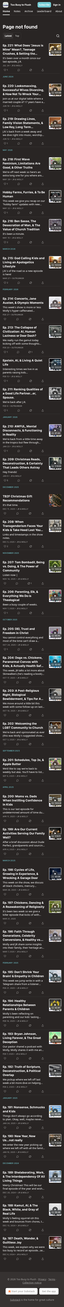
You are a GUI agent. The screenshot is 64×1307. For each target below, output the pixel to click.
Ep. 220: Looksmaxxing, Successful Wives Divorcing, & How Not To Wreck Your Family (23, 90)
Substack (15, 1299)
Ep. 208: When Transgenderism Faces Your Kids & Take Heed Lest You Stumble (23, 526)
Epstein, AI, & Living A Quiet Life (22, 362)
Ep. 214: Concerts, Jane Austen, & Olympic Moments (23, 300)
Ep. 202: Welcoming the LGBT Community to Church (23, 725)
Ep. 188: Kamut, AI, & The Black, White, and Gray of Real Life (21, 1209)
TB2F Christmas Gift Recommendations (17, 498)
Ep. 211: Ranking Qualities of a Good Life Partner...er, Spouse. (23, 393)
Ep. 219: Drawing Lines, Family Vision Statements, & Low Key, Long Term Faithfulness (23, 123)
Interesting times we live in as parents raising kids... (20, 370)
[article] (32, 57)
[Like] (5, 319)
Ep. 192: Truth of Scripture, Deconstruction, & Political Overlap (22, 1071)
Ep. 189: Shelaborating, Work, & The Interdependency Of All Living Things (24, 1176)
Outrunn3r (18, 278)
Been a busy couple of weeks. (20, 604)
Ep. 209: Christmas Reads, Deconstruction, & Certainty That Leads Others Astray (23, 463)
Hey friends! (10, 472)
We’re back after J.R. (14, 402)
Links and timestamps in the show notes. (23, 536)
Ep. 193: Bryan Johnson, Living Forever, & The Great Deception (22, 1038)
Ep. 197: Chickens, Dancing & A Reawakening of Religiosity (23, 904)
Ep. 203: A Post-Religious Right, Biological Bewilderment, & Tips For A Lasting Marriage (22, 695)
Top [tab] (17, 35)
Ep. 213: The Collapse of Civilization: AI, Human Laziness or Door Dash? (20, 331)
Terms (51, 1279)
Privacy (42, 1279)
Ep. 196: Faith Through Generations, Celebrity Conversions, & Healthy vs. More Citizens (22, 936)
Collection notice (32, 1282)
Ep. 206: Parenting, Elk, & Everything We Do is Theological (20, 596)
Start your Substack (23, 1291)
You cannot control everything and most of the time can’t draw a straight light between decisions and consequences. (23, 639)
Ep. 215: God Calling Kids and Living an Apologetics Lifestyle (24, 262)
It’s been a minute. (13, 233)
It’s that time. (10, 505)
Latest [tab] (8, 35)
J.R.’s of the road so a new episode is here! (23, 272)
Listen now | (10, 575)
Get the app (49, 1291)
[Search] (57, 35)
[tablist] (12, 35)
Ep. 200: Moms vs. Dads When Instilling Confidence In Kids (22, 800)
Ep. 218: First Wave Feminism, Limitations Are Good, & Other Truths (21, 163)
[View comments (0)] (19, 70)
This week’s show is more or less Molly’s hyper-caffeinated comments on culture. (22, 308)
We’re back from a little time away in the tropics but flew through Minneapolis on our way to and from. (23, 440)
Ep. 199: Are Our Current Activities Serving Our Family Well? (24, 833)
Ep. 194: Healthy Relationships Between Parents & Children (19, 1005)
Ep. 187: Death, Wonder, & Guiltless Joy (20, 1240)
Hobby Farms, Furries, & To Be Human (24, 194)
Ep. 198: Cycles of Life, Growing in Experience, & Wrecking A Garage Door (20, 874)
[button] (6, 11)
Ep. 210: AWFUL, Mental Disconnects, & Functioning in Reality (22, 430)
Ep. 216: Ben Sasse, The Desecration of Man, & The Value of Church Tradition (21, 225)
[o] (55, 49)
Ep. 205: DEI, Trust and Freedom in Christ (19, 631)
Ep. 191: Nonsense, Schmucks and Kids (24, 1109)
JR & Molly (17, 65)
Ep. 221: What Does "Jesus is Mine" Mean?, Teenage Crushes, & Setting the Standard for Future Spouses (23, 50)
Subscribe (44, 4)
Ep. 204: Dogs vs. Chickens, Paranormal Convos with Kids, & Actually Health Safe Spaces (23, 662)
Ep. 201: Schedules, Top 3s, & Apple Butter (23, 762)
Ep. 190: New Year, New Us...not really (19, 1138)
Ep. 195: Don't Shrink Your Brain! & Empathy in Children (23, 974)
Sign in (57, 4)
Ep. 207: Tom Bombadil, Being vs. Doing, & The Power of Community (24, 566)
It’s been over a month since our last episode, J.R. (22, 59)
